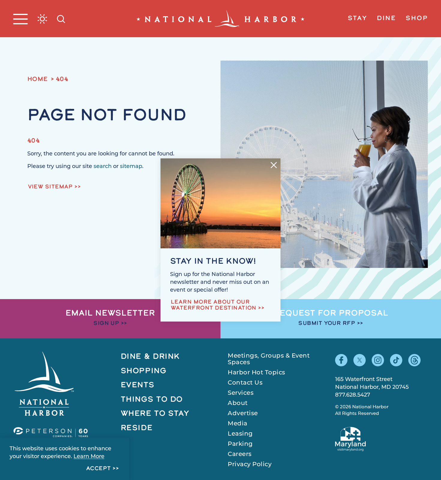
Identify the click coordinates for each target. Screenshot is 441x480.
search (103, 167)
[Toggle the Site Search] (61, 18)
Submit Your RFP (326, 323)
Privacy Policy (250, 465)
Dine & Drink (150, 357)
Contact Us (245, 383)
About (238, 403)
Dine (386, 19)
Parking (240, 444)
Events (137, 385)
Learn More (89, 457)
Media (238, 424)
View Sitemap (50, 187)
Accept (98, 469)
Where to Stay (155, 414)
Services (241, 393)
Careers (240, 455)
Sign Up (106, 323)
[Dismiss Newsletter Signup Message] (273, 165)
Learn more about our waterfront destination (213, 305)
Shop (417, 19)
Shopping (143, 371)
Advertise (243, 414)
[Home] (220, 18)
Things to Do (152, 400)
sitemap (131, 167)
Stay (357, 19)
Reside (137, 428)
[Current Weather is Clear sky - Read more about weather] (42, 19)
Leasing (240, 434)
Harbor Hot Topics (256, 373)
